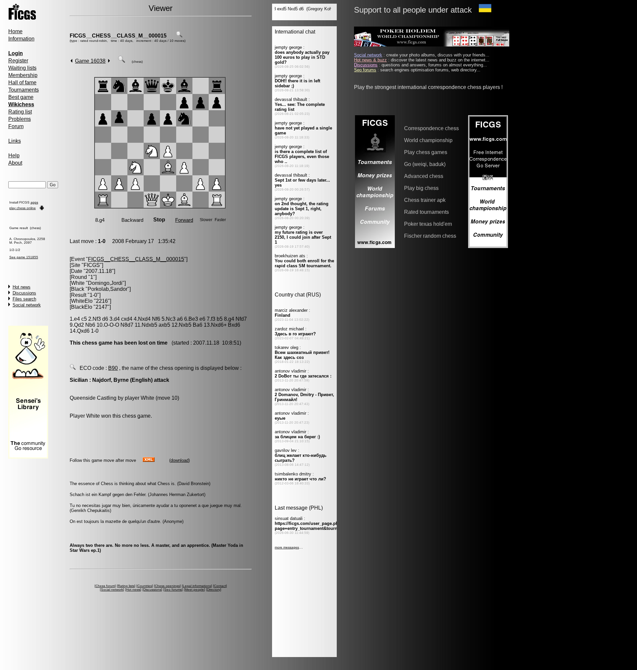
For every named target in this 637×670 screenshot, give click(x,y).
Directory (213, 589)
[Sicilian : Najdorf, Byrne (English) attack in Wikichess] (73, 368)
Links (14, 141)
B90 (113, 368)
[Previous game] (71, 61)
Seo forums (173, 589)
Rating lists (126, 586)
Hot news (22, 287)
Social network (27, 304)
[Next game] (109, 61)
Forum (16, 126)
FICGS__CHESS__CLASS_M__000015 (118, 36)
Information (21, 39)
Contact (220, 586)
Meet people (194, 589)
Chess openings (167, 586)
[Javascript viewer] (121, 61)
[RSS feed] (149, 460)
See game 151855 (23, 257)
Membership (22, 75)
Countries (144, 586)
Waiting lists (22, 68)
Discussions (24, 293)
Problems (19, 119)
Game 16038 (90, 61)
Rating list (20, 112)
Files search (24, 298)
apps (34, 202)
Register (18, 60)
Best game (21, 97)
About (15, 163)
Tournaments (23, 90)
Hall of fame (22, 82)
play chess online (22, 208)
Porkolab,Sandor (107, 289)
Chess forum (105, 586)
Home (15, 31)
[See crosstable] (179, 36)
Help (14, 155)
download (179, 460)
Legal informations (197, 586)
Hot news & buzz (370, 59)
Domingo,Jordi (105, 283)
